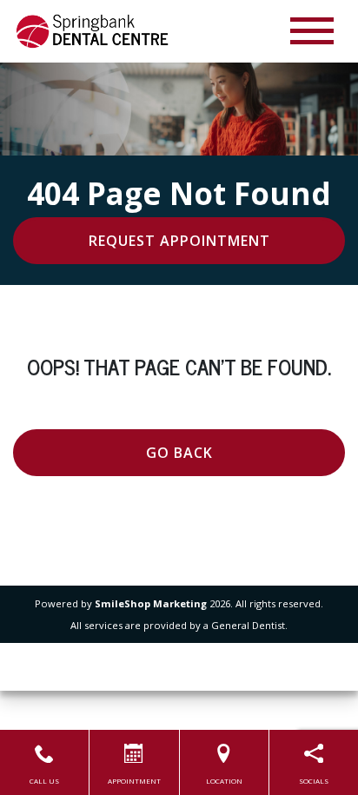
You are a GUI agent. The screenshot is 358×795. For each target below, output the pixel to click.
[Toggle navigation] (312, 31)
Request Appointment (179, 240)
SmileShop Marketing (151, 603)
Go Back (179, 452)
